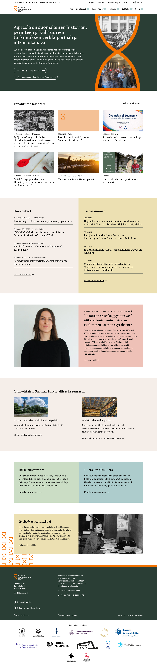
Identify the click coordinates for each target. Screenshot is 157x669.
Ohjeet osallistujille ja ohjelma (28, 435)
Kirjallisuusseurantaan (95, 492)
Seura (137, 9)
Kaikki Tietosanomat (94, 280)
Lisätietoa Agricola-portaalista (28, 70)
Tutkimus (112, 9)
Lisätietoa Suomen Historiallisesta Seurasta (34, 77)
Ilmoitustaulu (97, 9)
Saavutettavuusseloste (67, 615)
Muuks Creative (137, 615)
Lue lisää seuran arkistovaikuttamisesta (101, 438)
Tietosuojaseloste (21, 615)
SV (138, 2)
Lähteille (125, 9)
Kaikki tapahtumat (131, 103)
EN (142, 2)
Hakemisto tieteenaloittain (69, 590)
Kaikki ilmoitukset (22, 274)
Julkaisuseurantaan (28, 492)
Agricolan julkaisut (78, 9)
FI (134, 2)
